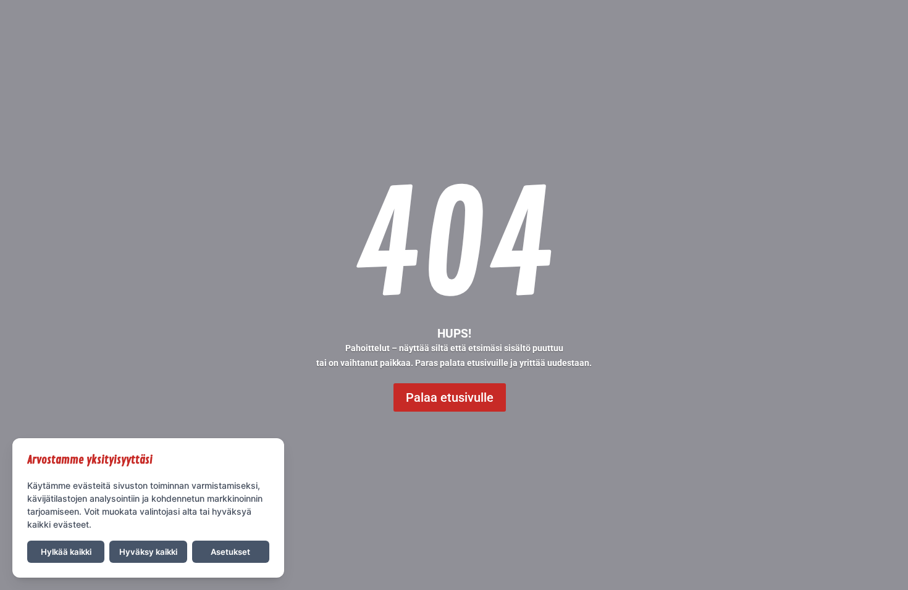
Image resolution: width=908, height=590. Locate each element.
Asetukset (230, 552)
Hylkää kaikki (66, 552)
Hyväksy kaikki (148, 552)
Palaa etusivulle (450, 397)
